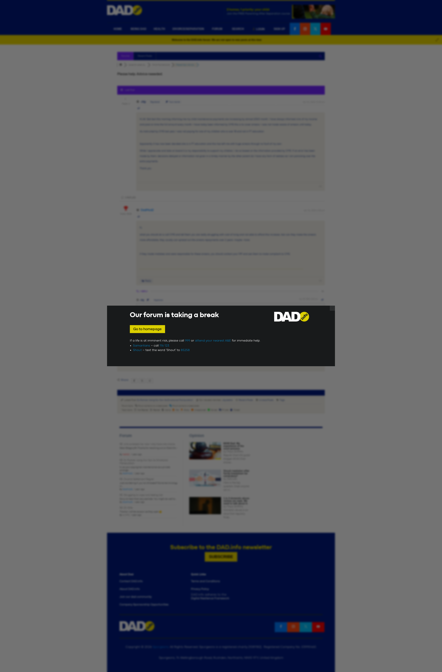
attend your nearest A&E (213, 340)
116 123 (164, 345)
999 (187, 340)
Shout (137, 350)
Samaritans (141, 345)
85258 (185, 350)
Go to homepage (147, 329)
